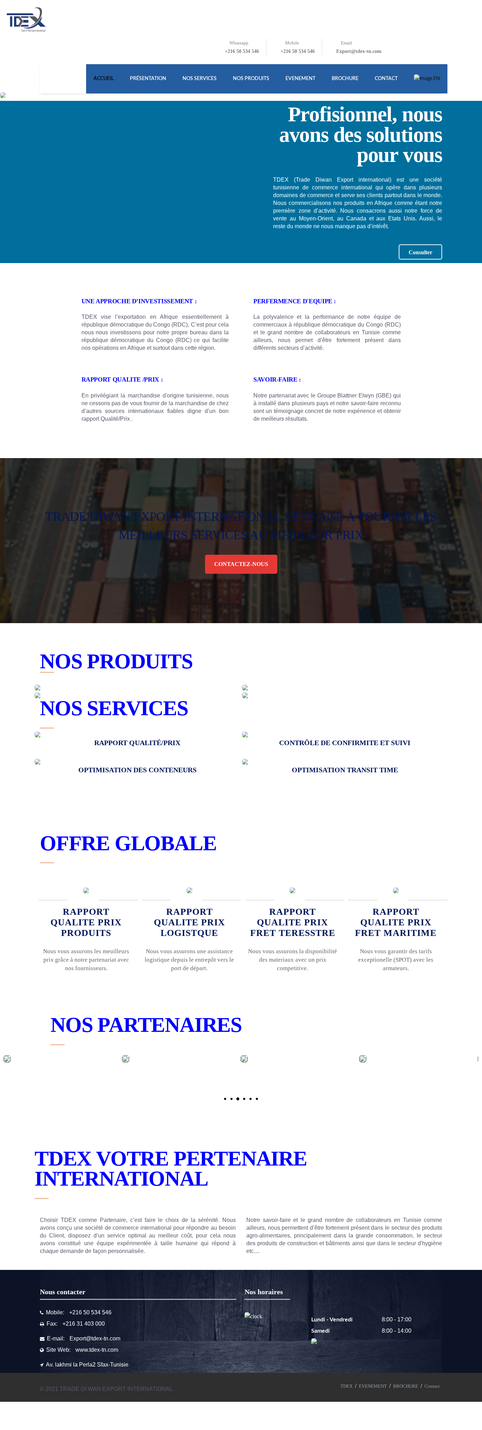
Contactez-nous (241, 564)
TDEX (347, 1386)
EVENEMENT (373, 1386)
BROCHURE (405, 1386)
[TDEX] (26, 20)
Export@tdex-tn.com (95, 1338)
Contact (432, 1386)
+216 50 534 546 (90, 1312)
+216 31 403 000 (83, 1324)
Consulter (420, 252)
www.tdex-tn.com (97, 1350)
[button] (225, 1099)
